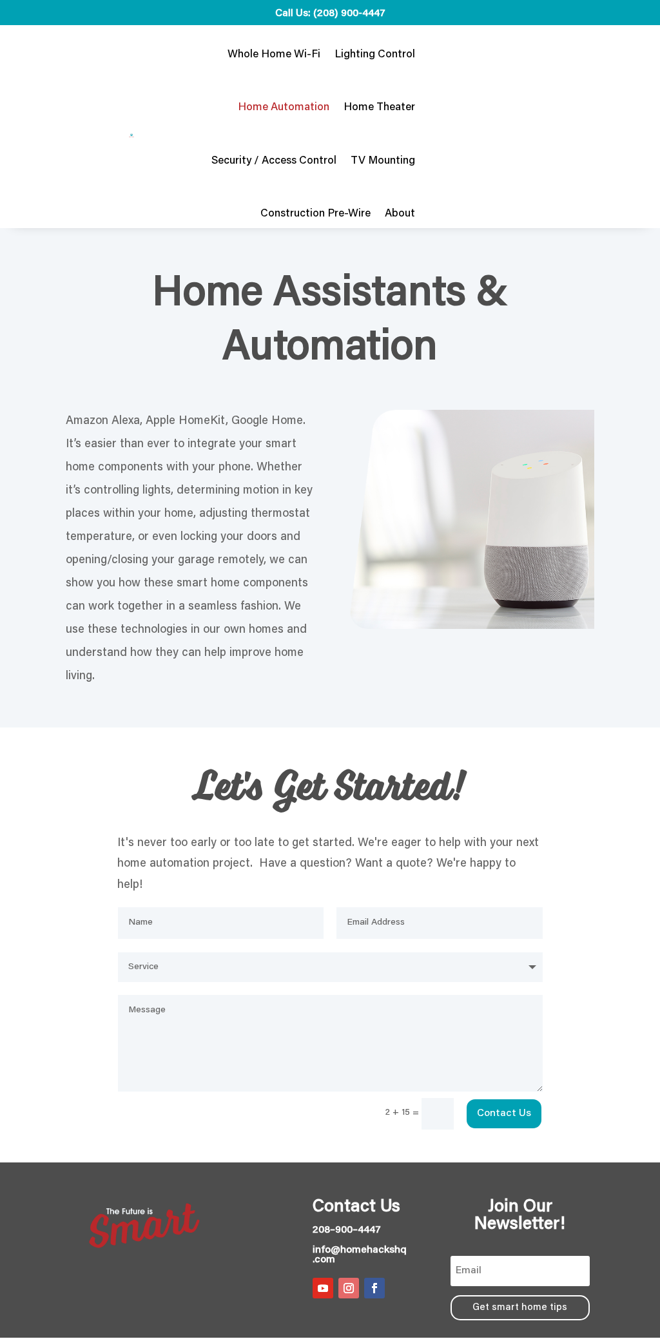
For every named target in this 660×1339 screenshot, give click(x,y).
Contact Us (504, 1113)
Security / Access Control (273, 161)
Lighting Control (375, 55)
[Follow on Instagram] (348, 1288)
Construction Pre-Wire (315, 214)
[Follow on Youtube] (323, 1288)
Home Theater (379, 107)
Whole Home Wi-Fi (274, 55)
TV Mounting (383, 161)
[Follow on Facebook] (374, 1288)
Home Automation (283, 107)
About (400, 214)
